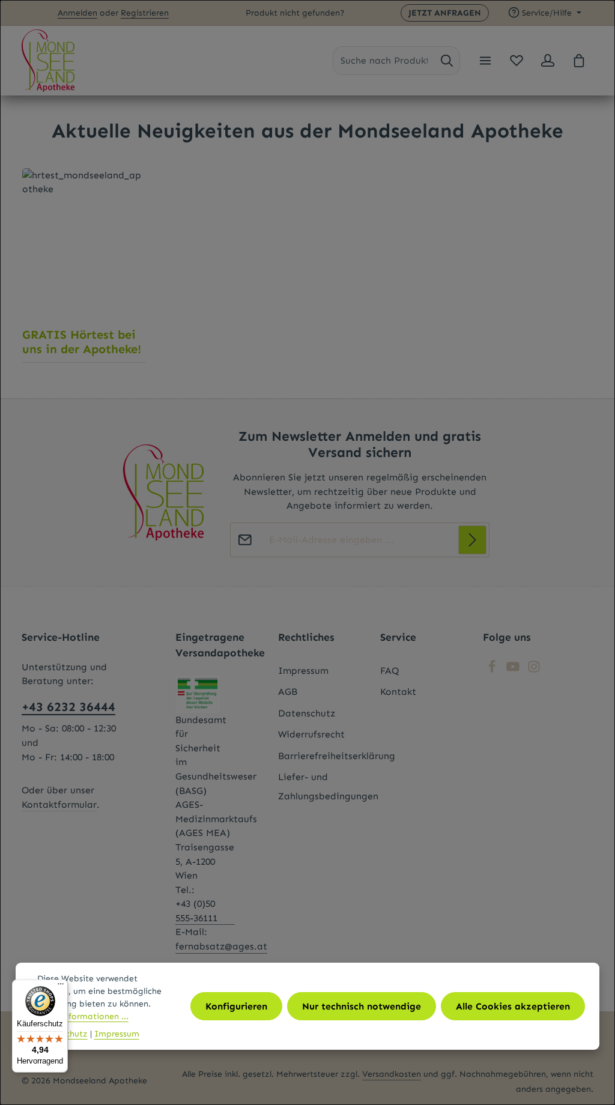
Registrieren (145, 13)
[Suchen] (446, 60)
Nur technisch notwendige (361, 1006)
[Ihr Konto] (547, 60)
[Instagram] (534, 670)
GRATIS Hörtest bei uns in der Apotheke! (81, 341)
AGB (287, 691)
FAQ (389, 670)
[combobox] (384, 60)
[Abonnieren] (472, 539)
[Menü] (485, 60)
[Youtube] (514, 670)
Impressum (303, 670)
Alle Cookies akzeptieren (513, 1006)
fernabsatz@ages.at (221, 946)
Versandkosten (391, 1074)
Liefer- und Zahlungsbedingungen (328, 786)
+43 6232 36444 (68, 707)
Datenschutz (306, 713)
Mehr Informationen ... (83, 1016)
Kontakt (398, 691)
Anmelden (77, 13)
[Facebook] (493, 670)
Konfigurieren (236, 1006)
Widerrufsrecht (311, 734)
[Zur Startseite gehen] (48, 60)
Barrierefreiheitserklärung (336, 755)
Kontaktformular (59, 804)
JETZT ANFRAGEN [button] (444, 13)
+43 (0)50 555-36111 (196, 911)
